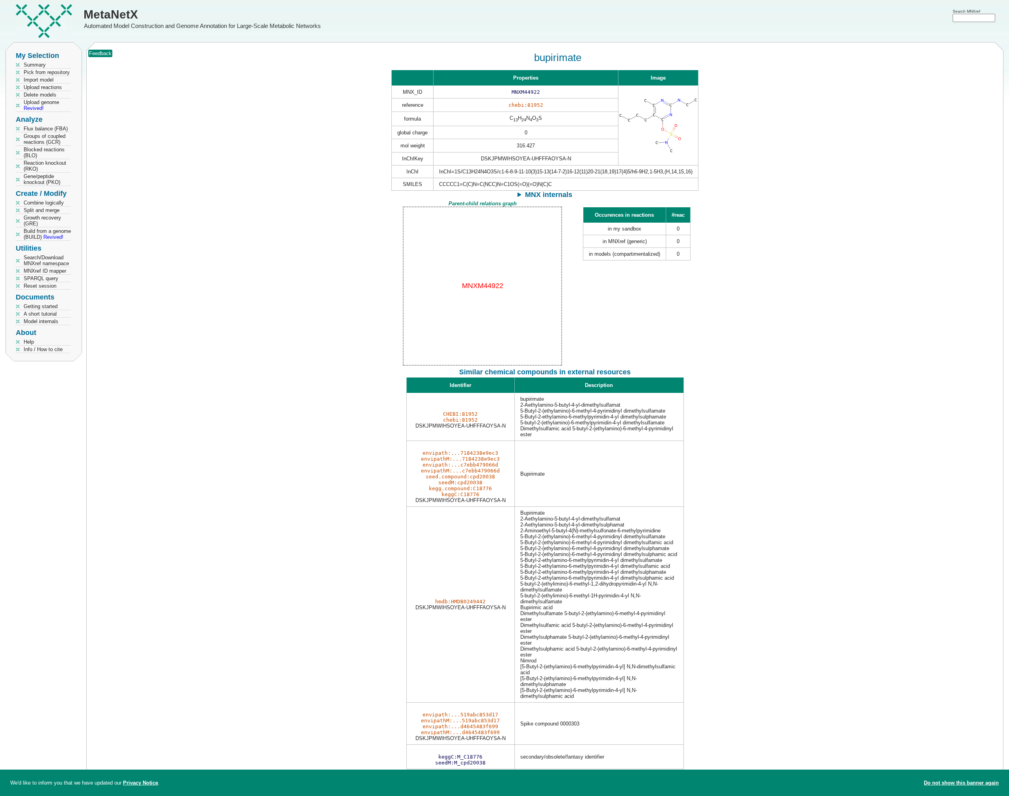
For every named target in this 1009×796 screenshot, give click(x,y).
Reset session (40, 286)
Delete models (40, 95)
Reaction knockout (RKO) (45, 166)
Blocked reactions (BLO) (44, 152)
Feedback (100, 53)
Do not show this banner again (961, 783)
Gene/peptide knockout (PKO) (42, 179)
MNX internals (548, 195)
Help (29, 342)
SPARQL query (41, 278)
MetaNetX (111, 14)
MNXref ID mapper (45, 271)
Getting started (41, 306)
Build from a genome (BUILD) (47, 234)
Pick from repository (47, 72)
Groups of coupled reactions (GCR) (44, 139)
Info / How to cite (43, 349)
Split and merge (42, 210)
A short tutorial (40, 314)
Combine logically (44, 203)
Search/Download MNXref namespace (46, 260)
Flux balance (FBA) (46, 129)
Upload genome (41, 105)
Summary (35, 65)
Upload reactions (43, 87)
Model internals (41, 321)
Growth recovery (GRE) (42, 221)
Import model (39, 80)
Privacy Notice (140, 783)
